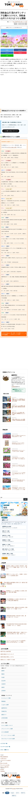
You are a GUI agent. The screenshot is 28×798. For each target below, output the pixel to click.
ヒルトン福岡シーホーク (7, 725)
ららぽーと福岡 (5, 704)
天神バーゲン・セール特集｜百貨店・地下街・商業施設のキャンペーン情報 (18, 413)
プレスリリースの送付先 (6, 760)
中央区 (2, 677)
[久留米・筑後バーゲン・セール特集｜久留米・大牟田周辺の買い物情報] (7, 419)
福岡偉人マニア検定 (8, 545)
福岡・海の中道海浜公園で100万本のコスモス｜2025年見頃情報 (18, 481)
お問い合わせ (3, 758)
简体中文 (23, 792)
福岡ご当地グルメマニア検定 (8, 550)
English (12, 792)
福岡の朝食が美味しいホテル (7, 656)
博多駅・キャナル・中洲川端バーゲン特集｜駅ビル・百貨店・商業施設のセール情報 (18, 400)
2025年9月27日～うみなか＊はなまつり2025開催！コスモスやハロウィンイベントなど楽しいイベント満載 (18, 488)
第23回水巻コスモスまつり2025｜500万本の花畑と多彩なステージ (18, 443)
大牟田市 (13, 386)
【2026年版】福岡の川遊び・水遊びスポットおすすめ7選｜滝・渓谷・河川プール (16, 633)
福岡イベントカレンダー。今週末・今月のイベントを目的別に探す (16, 575)
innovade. (14, 788)
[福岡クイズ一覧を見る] (14, 509)
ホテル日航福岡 (5, 732)
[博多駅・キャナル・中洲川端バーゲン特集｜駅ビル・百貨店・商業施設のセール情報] (7, 399)
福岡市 (2, 670)
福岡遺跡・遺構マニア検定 (8, 554)
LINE (7, 55)
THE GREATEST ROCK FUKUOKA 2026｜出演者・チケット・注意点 (16, 624)
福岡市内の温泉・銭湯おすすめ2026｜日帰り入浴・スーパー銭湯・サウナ (16, 608)
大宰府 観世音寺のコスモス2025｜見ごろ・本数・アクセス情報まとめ (18, 458)
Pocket (20, 52)
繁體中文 (14, 795)
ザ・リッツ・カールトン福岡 (8, 735)
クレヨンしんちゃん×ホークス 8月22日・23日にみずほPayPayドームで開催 (16, 641)
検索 (1, 497)
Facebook (20, 50)
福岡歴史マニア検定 (8, 541)
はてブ (7, 52)
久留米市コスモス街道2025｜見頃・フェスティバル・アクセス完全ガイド (18, 466)
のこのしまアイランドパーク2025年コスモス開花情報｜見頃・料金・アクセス (18, 473)
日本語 (7, 792)
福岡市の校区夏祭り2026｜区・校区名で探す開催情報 (16, 583)
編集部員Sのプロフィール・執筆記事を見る (18, 390)
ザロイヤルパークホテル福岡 (8, 738)
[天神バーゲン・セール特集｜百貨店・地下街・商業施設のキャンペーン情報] (7, 413)
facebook (3, 771)
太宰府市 (3, 690)
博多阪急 (3, 701)
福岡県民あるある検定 (9, 527)
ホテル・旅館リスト (5, 749)
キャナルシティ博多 (6, 698)
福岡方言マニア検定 (7, 536)
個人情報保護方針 (4, 756)
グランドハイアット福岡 (7, 728)
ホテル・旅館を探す (5, 766)
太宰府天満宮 (4, 718)
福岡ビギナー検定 (6, 532)
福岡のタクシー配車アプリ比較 (8, 659)
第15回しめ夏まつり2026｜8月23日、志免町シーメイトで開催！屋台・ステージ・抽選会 (16, 567)
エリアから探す (4, 763)
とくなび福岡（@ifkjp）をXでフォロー (11, 130)
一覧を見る (4, 558)
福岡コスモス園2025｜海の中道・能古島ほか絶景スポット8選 (18, 436)
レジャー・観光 (11, 21)
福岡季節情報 (17, 21)
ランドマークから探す (5, 765)
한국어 (17, 792)
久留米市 (3, 684)
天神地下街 (4, 711)
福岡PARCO (4, 708)
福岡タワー (4, 714)
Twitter (7, 50)
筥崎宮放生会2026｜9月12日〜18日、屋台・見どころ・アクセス (16, 616)
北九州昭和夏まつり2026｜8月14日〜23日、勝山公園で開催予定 (16, 600)
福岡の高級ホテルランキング (7, 654)
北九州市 (3, 680)
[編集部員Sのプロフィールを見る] (7, 381)
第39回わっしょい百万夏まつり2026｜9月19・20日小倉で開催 (16, 591)
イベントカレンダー (12, 147)
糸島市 (2, 687)
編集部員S (14, 375)
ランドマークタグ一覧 (5, 746)
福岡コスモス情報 (24, 21)
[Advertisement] (14, 92)
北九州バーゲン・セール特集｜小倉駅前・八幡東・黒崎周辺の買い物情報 (18, 406)
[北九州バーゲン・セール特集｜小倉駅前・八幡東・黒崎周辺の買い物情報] (7, 406)
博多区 (2, 674)
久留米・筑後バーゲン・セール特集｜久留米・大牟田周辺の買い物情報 (18, 420)
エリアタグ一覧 (4, 743)
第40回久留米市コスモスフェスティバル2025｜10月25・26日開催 (18, 451)
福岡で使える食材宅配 (6, 651)
